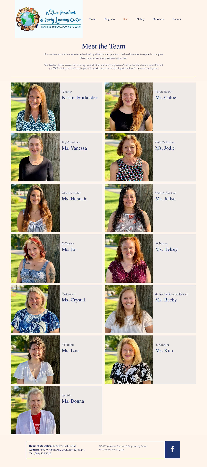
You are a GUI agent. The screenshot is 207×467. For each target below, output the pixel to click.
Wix (122, 449)
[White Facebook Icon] (172, 449)
